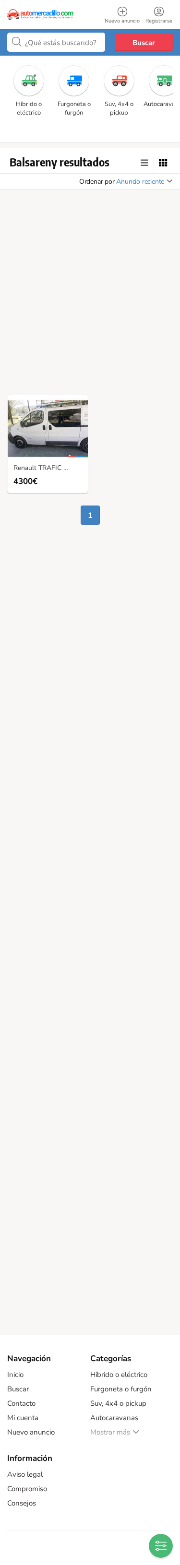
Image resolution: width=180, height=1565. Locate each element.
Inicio (15, 1374)
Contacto (21, 1403)
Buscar (143, 42)
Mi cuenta (22, 1417)
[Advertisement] (90, 295)
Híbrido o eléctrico (118, 1374)
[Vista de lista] (144, 163)
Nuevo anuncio (31, 1432)
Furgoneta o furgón (121, 1389)
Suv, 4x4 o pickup (118, 1403)
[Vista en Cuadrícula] (163, 163)
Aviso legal (25, 1474)
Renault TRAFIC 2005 (46, 468)
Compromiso (27, 1488)
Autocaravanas (114, 1417)
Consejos (21, 1503)
